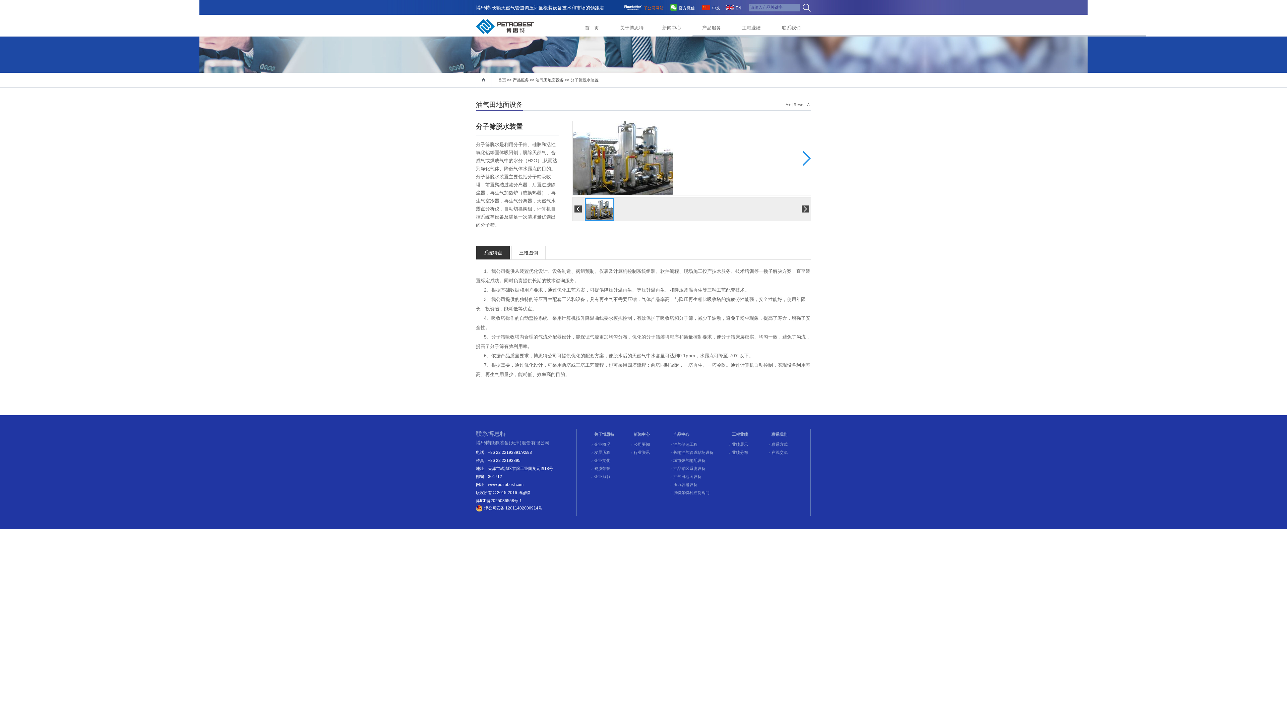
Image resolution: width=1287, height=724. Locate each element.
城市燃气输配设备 (689, 460)
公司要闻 (642, 444)
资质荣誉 (602, 468)
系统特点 (493, 252)
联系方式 (780, 444)
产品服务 (711, 28)
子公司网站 (654, 8)
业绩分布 (740, 452)
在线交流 (780, 452)
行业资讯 (642, 452)
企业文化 (602, 460)
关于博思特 (632, 28)
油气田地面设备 (550, 80)
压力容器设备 (685, 484)
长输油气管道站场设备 (693, 452)
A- (809, 105)
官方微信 (687, 8)
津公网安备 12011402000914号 (513, 508)
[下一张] (751, 158)
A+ (788, 105)
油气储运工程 (685, 444)
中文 (716, 8)
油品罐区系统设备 (689, 468)
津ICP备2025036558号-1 (499, 500)
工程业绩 (751, 28)
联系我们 (791, 28)
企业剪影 (602, 476)
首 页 (592, 28)
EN (738, 8)
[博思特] (505, 26)
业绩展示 (740, 444)
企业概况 (602, 444)
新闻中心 (671, 28)
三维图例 (528, 252)
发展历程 (602, 452)
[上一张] (632, 158)
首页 (502, 80)
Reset (799, 105)
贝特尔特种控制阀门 (691, 492)
